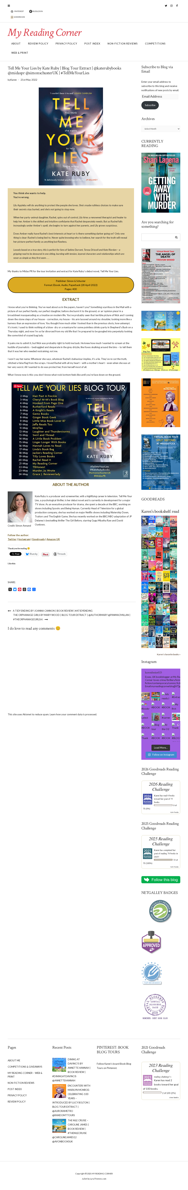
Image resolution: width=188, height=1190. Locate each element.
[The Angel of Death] (166, 531)
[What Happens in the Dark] (159, 598)
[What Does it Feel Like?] (152, 631)
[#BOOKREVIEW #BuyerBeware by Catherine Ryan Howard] (155, 706)
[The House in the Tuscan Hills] (173, 576)
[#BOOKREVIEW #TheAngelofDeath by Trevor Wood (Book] (166, 706)
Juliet (84, 1179)
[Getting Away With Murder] (166, 520)
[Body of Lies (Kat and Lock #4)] (159, 564)
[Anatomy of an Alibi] (173, 608)
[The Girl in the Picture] (152, 565)
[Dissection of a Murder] (159, 553)
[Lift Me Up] (145, 576)
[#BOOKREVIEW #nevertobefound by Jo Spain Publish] (145, 727)
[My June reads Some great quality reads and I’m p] (176, 717)
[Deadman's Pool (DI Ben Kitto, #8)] (173, 642)
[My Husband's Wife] (159, 587)
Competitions (155, 43)
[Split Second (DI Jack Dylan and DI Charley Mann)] (145, 520)
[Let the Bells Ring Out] (159, 631)
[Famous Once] (152, 608)
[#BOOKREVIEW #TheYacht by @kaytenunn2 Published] (166, 737)
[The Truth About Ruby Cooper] (152, 598)
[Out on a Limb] (145, 631)
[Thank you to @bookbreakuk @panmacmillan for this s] (176, 727)
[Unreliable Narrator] (173, 564)
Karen (156, 795)
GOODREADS (19, 17)
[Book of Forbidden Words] (173, 586)
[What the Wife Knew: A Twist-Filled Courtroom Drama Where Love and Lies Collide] (173, 631)
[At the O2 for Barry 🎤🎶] (166, 727)
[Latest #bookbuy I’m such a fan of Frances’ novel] (145, 717)
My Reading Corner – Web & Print (25, 1074)
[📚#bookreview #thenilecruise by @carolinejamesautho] (145, 706)
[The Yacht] (166, 553)
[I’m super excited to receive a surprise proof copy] (145, 696)
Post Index (92, 43)
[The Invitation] (145, 587)
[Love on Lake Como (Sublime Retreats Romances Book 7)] (173, 554)
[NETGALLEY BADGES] (160, 912)
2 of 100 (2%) (169, 1093)
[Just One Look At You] (145, 609)
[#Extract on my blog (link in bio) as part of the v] (176, 696)
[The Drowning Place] (145, 564)
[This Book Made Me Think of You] (159, 609)
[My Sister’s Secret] (166, 542)
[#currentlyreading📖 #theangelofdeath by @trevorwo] (166, 717)
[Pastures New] (145, 642)
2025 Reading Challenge (161, 841)
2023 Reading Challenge (161, 1067)
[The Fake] (159, 642)
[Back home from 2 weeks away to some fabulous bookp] (155, 696)
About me (14, 1060)
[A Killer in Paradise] (145, 598)
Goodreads (38, 539)
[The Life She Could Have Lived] (152, 642)
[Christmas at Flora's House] (166, 598)
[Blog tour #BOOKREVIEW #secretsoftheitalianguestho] (155, 727)
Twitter (166, 7)
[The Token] (166, 630)
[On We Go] (159, 542)
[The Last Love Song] (173, 619)
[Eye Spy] (166, 575)
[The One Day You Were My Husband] (145, 553)
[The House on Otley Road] (145, 542)
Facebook (177, 7)
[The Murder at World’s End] (159, 620)
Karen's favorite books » (168, 654)
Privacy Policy (66, 43)
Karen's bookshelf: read (160, 511)
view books (174, 812)
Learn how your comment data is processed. (73, 714)
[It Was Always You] (159, 520)
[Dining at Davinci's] (145, 532)
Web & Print (19, 52)
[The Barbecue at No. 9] (145, 620)
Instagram (171, 7)
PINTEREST (19, 11)
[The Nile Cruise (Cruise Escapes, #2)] (159, 532)
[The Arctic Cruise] (166, 620)
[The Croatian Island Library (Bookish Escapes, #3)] (166, 609)
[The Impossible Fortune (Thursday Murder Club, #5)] (166, 642)
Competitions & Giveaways (25, 1066)
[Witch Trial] (152, 575)
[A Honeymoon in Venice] (173, 520)
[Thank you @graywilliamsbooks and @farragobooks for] (145, 737)
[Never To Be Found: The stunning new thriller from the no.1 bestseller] (173, 542)
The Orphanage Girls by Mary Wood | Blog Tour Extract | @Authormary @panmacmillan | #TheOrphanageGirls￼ (71, 617)
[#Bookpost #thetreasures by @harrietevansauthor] (155, 717)
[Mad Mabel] (152, 520)
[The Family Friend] (152, 587)
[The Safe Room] (152, 542)
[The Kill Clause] (152, 619)
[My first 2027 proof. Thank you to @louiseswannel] (176, 706)
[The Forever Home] (159, 576)
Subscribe (150, 105)
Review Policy (38, 43)
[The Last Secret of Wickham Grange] (166, 564)
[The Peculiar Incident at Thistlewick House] (173, 598)
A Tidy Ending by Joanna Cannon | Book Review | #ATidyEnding (53, 610)
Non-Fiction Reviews (123, 43)
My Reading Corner (44, 32)
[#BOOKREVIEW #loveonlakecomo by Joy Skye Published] (155, 737)
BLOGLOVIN (37, 11)
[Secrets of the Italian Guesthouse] (152, 553)
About (16, 43)
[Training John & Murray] (152, 531)
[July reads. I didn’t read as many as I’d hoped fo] (166, 696)
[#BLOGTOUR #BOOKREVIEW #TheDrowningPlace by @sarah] (176, 737)
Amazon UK (53, 539)
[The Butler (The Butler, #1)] (173, 532)
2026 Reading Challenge (161, 786)
